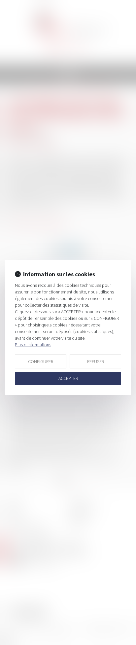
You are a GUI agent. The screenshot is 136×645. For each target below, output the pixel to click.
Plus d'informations (33, 345)
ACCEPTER (68, 378)
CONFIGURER (40, 361)
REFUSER (95, 361)
